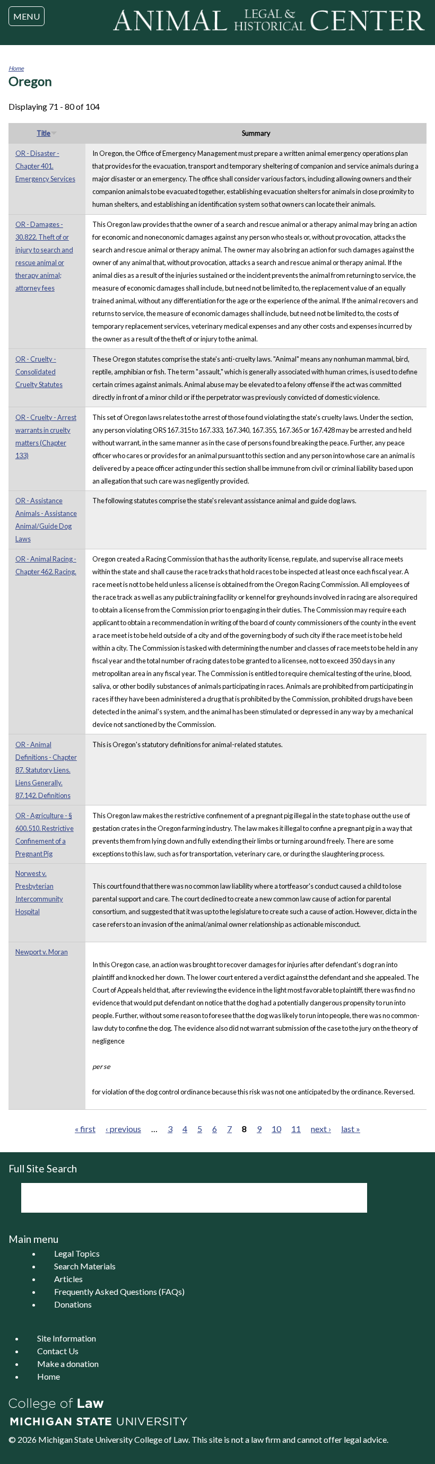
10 (276, 1129)
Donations (73, 1304)
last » (350, 1129)
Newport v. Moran (41, 952)
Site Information (66, 1338)
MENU (26, 16)
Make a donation (68, 1363)
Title (43, 133)
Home (16, 68)
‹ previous (123, 1129)
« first (85, 1129)
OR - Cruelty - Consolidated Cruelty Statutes (39, 372)
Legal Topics (77, 1253)
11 (296, 1129)
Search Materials (85, 1266)
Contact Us (58, 1351)
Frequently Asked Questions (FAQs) (119, 1291)
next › (321, 1129)
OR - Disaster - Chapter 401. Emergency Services (45, 166)
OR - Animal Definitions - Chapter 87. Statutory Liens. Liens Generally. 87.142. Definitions (46, 770)
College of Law (161, 1439)
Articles (68, 1279)
